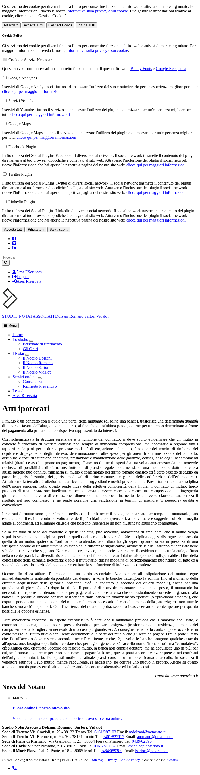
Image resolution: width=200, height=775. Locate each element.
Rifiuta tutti (36, 229)
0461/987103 (105, 732)
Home (17, 334)
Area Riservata (29, 281)
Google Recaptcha (171, 68)
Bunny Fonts (141, 68)
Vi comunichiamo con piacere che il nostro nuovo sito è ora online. (67, 718)
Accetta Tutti (33, 25)
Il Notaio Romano (38, 363)
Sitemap (98, 760)
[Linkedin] (14, 248)
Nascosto (11, 25)
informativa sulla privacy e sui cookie (97, 11)
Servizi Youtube (21, 101)
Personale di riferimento (42, 344)
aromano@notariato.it (155, 736)
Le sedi (18, 391)
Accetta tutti (13, 229)
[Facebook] (14, 238)
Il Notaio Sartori (36, 367)
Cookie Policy (130, 760)
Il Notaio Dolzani (37, 358)
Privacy (111, 760)
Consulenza (32, 381)
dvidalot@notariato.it (145, 746)
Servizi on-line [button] (25, 377)
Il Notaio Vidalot (37, 372)
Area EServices (29, 272)
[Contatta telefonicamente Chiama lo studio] (14, 768)
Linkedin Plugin (21, 202)
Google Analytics (22, 78)
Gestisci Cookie (60, 25)
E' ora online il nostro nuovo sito (41, 708)
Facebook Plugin (22, 146)
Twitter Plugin (20, 174)
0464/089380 (111, 750)
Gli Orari (30, 348)
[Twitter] (14, 243)
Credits (172, 760)
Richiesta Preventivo (40, 386)
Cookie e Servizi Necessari (30, 60)
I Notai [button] (18, 353)
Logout (23, 276)
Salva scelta (58, 229)
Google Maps (19, 124)
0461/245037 (105, 746)
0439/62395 (142, 741)
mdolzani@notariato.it (147, 732)
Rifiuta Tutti (86, 25)
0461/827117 (113, 736)
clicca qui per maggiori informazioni (31, 91)
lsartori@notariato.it (151, 750)
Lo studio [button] (20, 339)
